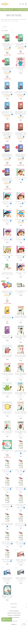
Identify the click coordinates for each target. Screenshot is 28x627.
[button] (7, 49)
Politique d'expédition (14, 610)
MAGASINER (13, 603)
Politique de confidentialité (14, 615)
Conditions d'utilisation (14, 617)
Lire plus (4, 26)
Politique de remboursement (14, 613)
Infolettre (13, 621)
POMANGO (14, 607)
